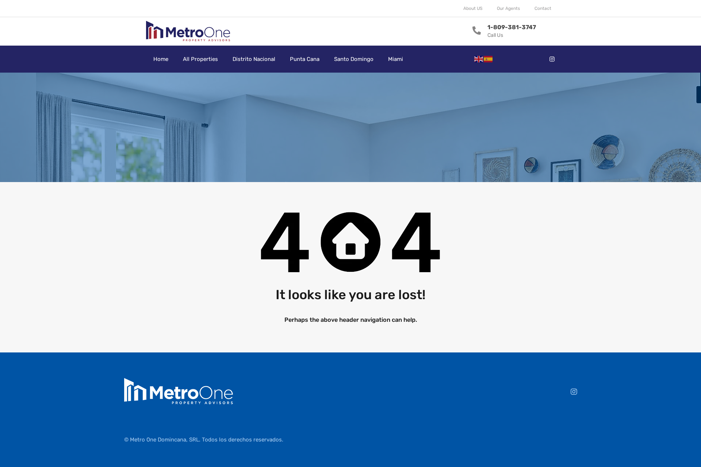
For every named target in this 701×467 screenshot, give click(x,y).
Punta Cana (304, 59)
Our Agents (508, 8)
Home (160, 59)
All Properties (200, 59)
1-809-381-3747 (511, 27)
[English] (479, 58)
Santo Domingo (354, 59)
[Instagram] (552, 59)
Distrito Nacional (254, 59)
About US (472, 8)
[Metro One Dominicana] (188, 31)
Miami (395, 59)
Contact (543, 8)
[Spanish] (488, 58)
